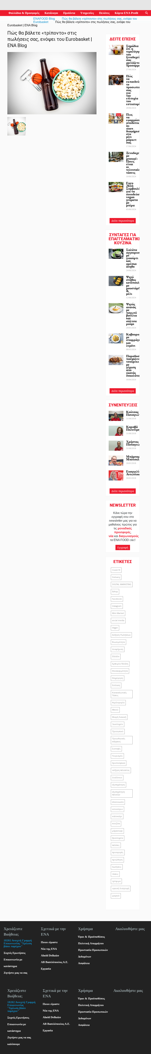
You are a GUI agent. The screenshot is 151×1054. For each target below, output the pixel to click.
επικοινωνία (118, 802)
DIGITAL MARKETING (121, 584)
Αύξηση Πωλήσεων (121, 635)
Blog (11, 18)
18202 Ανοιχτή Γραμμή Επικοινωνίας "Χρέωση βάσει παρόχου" (18, 943)
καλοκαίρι (117, 816)
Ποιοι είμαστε (49, 942)
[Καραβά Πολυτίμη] (116, 431)
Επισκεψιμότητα (120, 671)
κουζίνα (116, 823)
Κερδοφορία (118, 702)
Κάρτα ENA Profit (126, 13)
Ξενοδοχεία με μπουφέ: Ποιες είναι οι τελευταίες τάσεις (134, 162)
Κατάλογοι (51, 13)
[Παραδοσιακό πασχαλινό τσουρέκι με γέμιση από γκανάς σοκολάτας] (116, 360)
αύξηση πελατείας (121, 770)
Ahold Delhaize (50, 955)
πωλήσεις (116, 867)
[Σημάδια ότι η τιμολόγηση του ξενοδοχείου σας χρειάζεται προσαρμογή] (116, 50)
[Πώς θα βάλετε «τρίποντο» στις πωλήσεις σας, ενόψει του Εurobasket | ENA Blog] (51, 113)
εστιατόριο (117, 809)
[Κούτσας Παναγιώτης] (116, 416)
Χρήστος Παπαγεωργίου (136, 443)
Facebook (117, 599)
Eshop (115, 591)
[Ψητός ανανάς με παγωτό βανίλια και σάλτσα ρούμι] (116, 308)
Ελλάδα (115, 656)
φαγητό (116, 895)
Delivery (116, 577)
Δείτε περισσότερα (122, 220)
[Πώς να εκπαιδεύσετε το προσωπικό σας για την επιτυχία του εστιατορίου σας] (116, 80)
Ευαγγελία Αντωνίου (133, 473)
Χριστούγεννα (118, 763)
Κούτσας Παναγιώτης (135, 413)
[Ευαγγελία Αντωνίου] (116, 475)
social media (118, 620)
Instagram (117, 606)
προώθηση (117, 859)
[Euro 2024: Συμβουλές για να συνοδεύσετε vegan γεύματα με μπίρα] (116, 187)
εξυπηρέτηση (118, 784)
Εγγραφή (25, 18)
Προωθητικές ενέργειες (118, 740)
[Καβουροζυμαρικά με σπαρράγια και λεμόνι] (116, 338)
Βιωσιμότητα (118, 642)
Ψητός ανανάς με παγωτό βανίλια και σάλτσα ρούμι (131, 314)
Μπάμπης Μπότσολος (134, 458)
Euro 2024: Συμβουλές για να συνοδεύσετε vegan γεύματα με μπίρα (135, 194)
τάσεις (115, 874)
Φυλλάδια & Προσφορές (23, 13)
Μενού (115, 709)
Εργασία (46, 968)
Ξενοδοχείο (117, 724)
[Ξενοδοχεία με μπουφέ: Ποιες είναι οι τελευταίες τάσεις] (116, 157)
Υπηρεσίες (87, 13)
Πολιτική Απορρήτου (91, 943)
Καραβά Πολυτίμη (133, 428)
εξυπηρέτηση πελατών (118, 793)
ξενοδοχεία (117, 838)
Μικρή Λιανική (119, 717)
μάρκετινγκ (117, 831)
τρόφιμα (116, 881)
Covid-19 (116, 570)
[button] (146, 13)
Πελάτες (104, 13)
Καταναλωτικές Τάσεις (119, 694)
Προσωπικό (117, 731)
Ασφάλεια (83, 963)
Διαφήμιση (117, 649)
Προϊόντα (69, 13)
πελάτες (116, 845)
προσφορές (117, 852)
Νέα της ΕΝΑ (49, 948)
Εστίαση (116, 685)
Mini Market (118, 613)
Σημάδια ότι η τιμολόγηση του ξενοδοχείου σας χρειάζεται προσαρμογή (135, 55)
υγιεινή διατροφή (120, 888)
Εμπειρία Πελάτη (120, 663)
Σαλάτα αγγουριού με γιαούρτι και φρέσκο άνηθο (133, 258)
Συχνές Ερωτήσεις (14, 952)
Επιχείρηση (117, 678)
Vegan (115, 627)
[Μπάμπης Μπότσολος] (116, 460)
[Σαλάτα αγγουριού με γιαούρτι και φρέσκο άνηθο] (116, 254)
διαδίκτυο (117, 777)
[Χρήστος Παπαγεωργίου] (116, 446)
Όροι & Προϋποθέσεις (91, 936)
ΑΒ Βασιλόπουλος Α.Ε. (54, 962)
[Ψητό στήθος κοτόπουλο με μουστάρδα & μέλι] (116, 281)
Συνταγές (116, 748)
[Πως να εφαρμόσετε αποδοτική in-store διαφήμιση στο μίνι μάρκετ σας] (116, 118)
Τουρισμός (117, 756)
